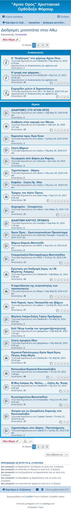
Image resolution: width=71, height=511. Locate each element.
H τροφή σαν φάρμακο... (26, 72)
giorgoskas (42, 331)
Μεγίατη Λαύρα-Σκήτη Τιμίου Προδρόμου (36, 316)
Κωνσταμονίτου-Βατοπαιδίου (29, 397)
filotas (40, 291)
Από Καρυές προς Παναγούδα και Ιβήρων (37, 302)
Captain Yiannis (44, 416)
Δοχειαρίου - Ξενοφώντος (27, 206)
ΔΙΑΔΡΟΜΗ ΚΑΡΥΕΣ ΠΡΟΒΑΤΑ (30, 220)
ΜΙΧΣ (39, 245)
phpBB (29, 496)
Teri (39, 91)
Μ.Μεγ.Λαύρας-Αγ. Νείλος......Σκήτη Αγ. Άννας (39, 383)
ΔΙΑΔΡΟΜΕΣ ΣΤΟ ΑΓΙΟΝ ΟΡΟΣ (30, 110)
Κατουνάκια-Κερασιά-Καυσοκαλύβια (33, 369)
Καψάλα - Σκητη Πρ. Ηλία (26, 182)
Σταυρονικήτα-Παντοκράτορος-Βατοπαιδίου (38, 254)
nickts (40, 113)
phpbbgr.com (48, 504)
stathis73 (41, 430)
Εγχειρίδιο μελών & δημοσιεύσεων (32, 88)
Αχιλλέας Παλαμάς (46, 235)
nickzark (41, 161)
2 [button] (38, 45)
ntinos (40, 209)
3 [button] (42, 45)
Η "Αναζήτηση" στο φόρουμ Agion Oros (35, 58)
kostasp (41, 223)
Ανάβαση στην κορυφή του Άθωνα (32, 122)
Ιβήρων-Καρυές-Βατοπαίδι (27, 242)
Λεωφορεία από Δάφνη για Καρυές (32, 158)
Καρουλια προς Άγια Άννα (27, 136)
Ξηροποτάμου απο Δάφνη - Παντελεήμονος (37, 427)
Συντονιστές (21, 34)
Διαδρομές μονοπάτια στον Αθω (29, 30)
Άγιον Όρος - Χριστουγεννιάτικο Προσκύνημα (39, 232)
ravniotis (41, 125)
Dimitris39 (42, 61)
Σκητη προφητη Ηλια (24, 340)
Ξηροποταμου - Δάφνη (25, 170)
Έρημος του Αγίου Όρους (27, 192)
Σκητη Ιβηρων (19, 148)
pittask (40, 305)
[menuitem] (12, 16)
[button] (47, 45)
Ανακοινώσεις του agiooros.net (42, 65)
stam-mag (42, 195)
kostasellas (42, 372)
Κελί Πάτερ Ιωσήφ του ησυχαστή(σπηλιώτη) (38, 328)
